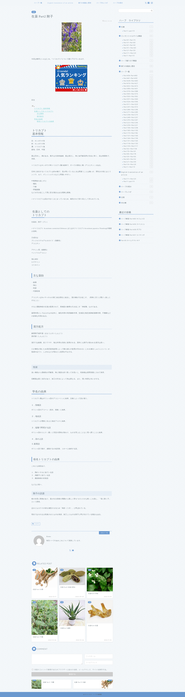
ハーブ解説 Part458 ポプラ (131, 229)
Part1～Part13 (138, 167)
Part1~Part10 (138, 56)
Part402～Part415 (138, 86)
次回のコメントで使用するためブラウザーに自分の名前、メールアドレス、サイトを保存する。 (71, 670)
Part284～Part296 (138, 110)
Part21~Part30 (138, 50)
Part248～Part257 (138, 117)
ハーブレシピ (136, 192)
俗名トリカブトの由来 (45, 121)
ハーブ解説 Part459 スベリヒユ (133, 224)
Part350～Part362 (138, 96)
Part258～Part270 (138, 115)
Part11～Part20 (138, 53)
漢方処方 (40, 116)
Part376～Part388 (138, 91)
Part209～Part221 (138, 125)
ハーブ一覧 (38, 3)
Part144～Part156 (138, 138)
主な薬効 (40, 113)
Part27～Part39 (138, 162)
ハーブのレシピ (102, 3)
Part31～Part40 (138, 48)
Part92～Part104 (138, 149)
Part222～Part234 (138, 123)
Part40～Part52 (138, 159)
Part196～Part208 (138, 128)
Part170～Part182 (138, 133)
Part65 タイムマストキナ (130, 240)
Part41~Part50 (138, 45)
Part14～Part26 (138, 164)
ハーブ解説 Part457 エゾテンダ (133, 235)
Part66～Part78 (138, 154)
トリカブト (36, 523)
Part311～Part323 (138, 104)
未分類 (136, 203)
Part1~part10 (138, 31)
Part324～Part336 (138, 102)
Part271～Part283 (138, 112)
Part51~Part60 (138, 43)
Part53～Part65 (138, 156)
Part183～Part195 (138, 130)
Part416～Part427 (138, 83)
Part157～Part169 (138, 136)
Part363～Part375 (138, 94)
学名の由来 (38, 119)
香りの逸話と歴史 (84, 3)
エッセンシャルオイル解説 (136, 36)
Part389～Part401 (138, 89)
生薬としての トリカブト (44, 111)
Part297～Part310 (138, 107)
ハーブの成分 (118, 3)
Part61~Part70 (138, 40)
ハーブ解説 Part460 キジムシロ (133, 219)
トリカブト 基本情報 (42, 108)
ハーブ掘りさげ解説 (136, 61)
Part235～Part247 (138, 120)
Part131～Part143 (138, 141)
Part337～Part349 (138, 99)
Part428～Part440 (138, 81)
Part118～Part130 (138, 143)
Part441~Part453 (138, 78)
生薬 (34, 12)
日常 (136, 197)
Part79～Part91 (138, 151)
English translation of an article (60, 3)
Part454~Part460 (138, 75)
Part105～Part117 (138, 146)
